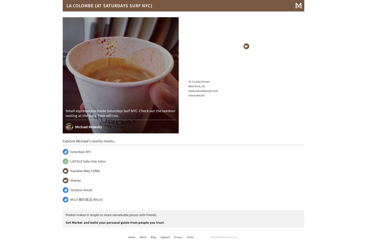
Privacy (178, 237)
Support (165, 237)
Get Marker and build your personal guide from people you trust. (115, 222)
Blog (153, 237)
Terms (190, 237)
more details (196, 95)
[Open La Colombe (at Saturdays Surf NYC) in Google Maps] (246, 46)
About (143, 237)
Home (131, 237)
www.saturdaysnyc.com (203, 91)
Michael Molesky (88, 126)
